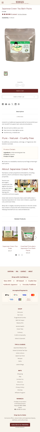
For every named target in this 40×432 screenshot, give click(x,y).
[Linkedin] (15, 104)
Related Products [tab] (20, 219)
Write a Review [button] (22, 14)
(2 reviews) (14, 14)
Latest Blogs (20, 364)
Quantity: (20, 82)
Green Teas (20, 329)
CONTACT (23, 271)
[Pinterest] (19, 104)
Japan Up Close (20, 356)
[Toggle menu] (2, 2)
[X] (12, 104)
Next (36, 237)
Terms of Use (20, 384)
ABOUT (30, 271)
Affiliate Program (20, 392)
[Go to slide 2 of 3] (19, 255)
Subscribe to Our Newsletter (20, 424)
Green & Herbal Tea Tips (20, 350)
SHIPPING (11, 271)
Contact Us (20, 379)
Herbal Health (20, 326)
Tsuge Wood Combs (20, 317)
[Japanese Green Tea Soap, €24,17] (10, 234)
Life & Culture (20, 353)
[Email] (6, 104)
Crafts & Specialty (20, 335)
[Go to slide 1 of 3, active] (16, 255)
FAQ (17, 271)
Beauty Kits (20, 323)
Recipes (20, 358)
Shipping (20, 374)
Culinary (20, 332)
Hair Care (20, 315)
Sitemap (20, 390)
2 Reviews (20, 116)
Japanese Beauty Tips (20, 348)
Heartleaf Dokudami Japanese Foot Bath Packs (28, 248)
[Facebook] (3, 104)
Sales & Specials (20, 338)
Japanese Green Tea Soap (10, 247)
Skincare (20, 312)
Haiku (20, 361)
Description (20, 111)
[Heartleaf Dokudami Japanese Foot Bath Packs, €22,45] (28, 234)
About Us (20, 382)
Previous (2, 237)
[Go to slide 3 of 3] (22, 255)
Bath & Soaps (20, 320)
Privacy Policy (20, 387)
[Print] (9, 104)
